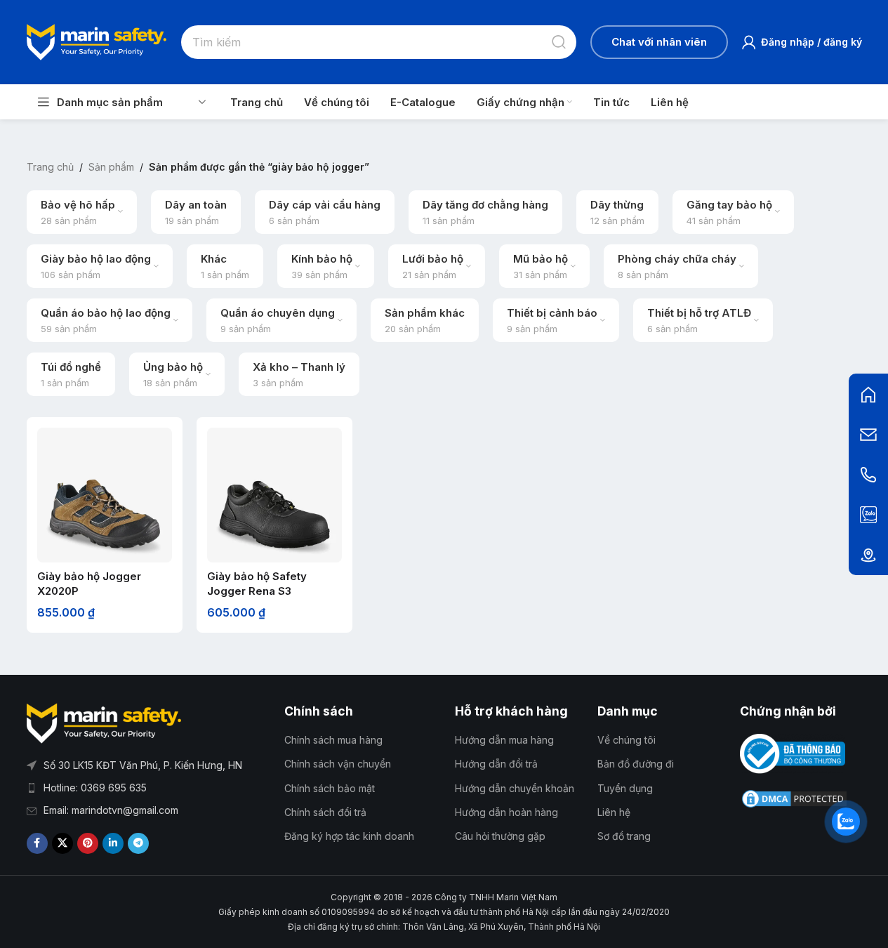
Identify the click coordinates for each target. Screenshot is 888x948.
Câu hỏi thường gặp (500, 836)
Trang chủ (50, 167)
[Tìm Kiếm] (559, 42)
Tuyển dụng (625, 788)
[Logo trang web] (97, 41)
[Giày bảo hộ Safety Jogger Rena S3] (274, 495)
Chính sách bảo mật (329, 788)
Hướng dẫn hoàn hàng (506, 812)
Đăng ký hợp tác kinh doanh (349, 836)
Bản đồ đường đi (635, 764)
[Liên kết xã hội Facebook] (37, 843)
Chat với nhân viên (659, 41)
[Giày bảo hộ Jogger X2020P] (104, 495)
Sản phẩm (111, 167)
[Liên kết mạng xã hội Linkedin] (113, 843)
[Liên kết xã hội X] (62, 843)
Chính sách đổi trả (325, 812)
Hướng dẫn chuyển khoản (514, 788)
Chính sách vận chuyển (337, 764)
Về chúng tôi (626, 740)
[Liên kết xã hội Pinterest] (87, 843)
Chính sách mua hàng (333, 740)
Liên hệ (613, 812)
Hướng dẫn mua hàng (504, 740)
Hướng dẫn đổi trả (496, 764)
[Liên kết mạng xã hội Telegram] (138, 843)
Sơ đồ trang (624, 836)
